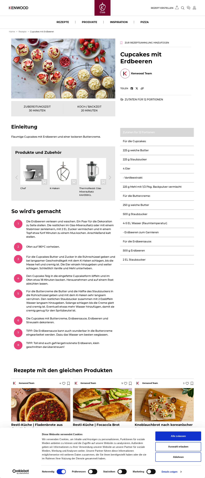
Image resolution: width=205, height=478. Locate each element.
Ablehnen (178, 457)
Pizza (144, 22)
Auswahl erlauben (178, 446)
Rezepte (63, 22)
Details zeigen (169, 471)
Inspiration (119, 22)
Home (12, 31)
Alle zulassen (178, 436)
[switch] (92, 471)
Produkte (89, 22)
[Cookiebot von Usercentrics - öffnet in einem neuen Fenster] (21, 471)
